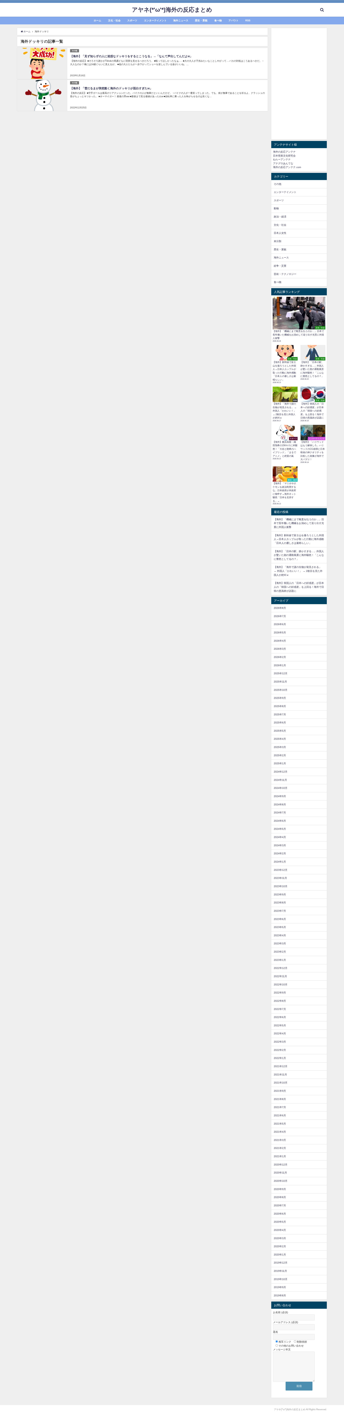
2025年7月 (280, 714)
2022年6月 (280, 1017)
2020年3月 (280, 1238)
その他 (74, 50)
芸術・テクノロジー (285, 274)
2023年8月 (280, 902)
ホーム (97, 20)
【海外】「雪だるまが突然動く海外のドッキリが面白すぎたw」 (111, 88)
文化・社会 (114, 20)
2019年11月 (280, 1271)
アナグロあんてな (283, 163)
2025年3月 (280, 747)
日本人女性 (280, 233)
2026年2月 (280, 657)
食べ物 (218, 20)
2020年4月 (280, 1230)
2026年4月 (280, 640)
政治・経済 (280, 216)
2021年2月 (280, 1148)
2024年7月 (280, 812)
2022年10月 (280, 984)
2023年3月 (280, 943)
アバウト (233, 20)
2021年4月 (280, 1131)
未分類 (277, 241)
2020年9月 (280, 1189)
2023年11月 (280, 878)
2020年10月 (280, 1181)
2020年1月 (280, 1254)
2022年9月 (280, 992)
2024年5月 (280, 829)
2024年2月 (280, 853)
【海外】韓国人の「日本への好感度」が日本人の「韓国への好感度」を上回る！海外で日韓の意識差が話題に (299, 587)
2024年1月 (280, 861)
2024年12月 (280, 771)
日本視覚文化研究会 (284, 155)
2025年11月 (280, 681)
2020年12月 (280, 1164)
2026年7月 (280, 616)
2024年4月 (280, 837)
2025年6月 (280, 722)
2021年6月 (280, 1115)
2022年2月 (280, 1050)
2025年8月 (280, 706)
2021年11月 (280, 1074)
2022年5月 (280, 1025)
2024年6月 (280, 821)
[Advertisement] (299, 83)
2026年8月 (280, 608)
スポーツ (132, 20)
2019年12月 (280, 1262)
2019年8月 (280, 1295)
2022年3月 (280, 1041)
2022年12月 (280, 968)
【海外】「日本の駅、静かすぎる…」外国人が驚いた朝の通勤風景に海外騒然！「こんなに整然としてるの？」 (299, 555)
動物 (276, 208)
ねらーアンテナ (282, 159)
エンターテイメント (155, 20)
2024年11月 (280, 780)
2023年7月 (280, 911)
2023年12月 (280, 870)
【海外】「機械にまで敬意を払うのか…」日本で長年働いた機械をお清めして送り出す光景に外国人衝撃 (299, 523)
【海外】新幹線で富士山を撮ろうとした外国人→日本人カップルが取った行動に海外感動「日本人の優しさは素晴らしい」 (299, 539)
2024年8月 (280, 804)
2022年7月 (280, 1009)
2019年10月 (280, 1279)
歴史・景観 (201, 20)
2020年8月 (280, 1197)
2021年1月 (280, 1156)
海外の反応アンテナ (284, 151)
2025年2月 (280, 755)
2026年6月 (280, 624)
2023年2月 (280, 951)
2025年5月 (280, 731)
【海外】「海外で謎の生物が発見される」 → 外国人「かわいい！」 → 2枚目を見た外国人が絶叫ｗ (298, 571)
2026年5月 (280, 632)
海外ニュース (180, 20)
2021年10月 (280, 1082)
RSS (247, 20)
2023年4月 (280, 935)
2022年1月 (280, 1058)
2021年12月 (280, 1066)
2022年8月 (280, 1001)
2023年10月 (280, 886)
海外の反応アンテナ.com (287, 167)
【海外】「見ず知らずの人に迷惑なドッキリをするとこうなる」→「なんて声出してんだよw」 (131, 56)
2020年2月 (280, 1246)
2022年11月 (280, 976)
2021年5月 (280, 1123)
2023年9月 (280, 894)
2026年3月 (280, 649)
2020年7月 (280, 1205)
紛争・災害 (280, 266)
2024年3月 (280, 845)
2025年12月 (280, 673)
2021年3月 (280, 1140)
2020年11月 (280, 1172)
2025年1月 (280, 763)
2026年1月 (280, 665)
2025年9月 (280, 698)
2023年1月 (280, 960)
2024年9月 (280, 796)
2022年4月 (280, 1033)
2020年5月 (280, 1222)
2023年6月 (280, 919)
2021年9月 (280, 1091)
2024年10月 (280, 788)
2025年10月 (280, 690)
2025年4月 (280, 739)
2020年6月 (280, 1213)
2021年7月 (280, 1107)
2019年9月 (280, 1287)
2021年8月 (280, 1099)
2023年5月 (280, 927)
